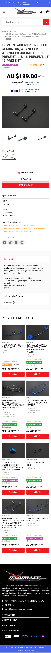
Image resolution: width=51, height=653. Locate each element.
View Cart (27, 179)
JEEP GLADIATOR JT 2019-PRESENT (18, 231)
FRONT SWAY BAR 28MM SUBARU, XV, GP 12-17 (12, 346)
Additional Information (14, 296)
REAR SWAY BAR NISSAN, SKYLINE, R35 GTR (37, 519)
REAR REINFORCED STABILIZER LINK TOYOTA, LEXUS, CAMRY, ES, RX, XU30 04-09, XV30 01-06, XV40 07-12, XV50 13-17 (13, 523)
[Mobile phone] (41, 12)
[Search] (46, 22)
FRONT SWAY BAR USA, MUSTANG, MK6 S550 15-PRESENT (37, 402)
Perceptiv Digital (29, 650)
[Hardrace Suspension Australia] (26, 11)
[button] (25, 172)
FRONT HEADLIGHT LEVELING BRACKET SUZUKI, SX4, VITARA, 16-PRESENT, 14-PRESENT (12, 466)
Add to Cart (27, 185)
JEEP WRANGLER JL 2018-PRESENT (18, 226)
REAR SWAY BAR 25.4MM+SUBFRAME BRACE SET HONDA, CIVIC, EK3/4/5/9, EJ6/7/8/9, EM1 (13, 405)
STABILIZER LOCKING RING (35, 464)
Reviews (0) (10, 302)
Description (9, 259)
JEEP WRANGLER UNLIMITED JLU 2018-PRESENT (24, 228)
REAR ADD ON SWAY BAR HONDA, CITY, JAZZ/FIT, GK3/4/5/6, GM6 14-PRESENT (37, 348)
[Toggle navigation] (4, 12)
